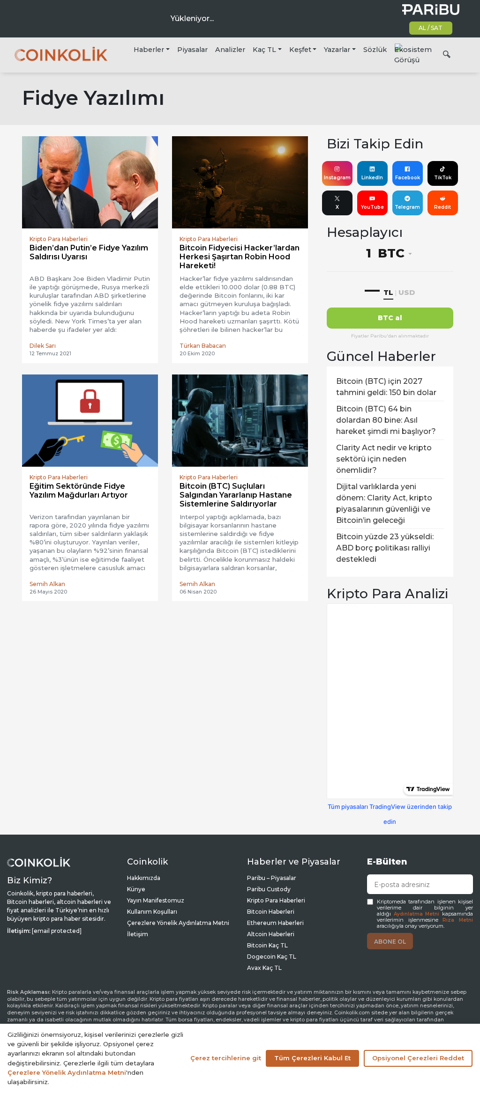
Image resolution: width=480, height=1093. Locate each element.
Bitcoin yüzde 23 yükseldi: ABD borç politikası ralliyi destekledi (385, 548)
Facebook (407, 178)
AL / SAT (430, 27)
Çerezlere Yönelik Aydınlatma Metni (178, 922)
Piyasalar (192, 49)
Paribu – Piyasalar (271, 877)
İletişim (137, 934)
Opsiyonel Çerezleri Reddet (418, 1058)
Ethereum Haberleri (275, 922)
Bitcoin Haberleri (270, 911)
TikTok (442, 178)
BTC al (390, 318)
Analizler (230, 49)
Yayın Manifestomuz (155, 900)
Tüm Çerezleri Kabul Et (312, 1058)
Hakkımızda (143, 877)
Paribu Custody (269, 889)
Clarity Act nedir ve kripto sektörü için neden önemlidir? (384, 459)
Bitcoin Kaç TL (267, 945)
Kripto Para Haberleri (276, 900)
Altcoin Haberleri (270, 934)
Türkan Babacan (203, 345)
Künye (136, 889)
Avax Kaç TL (264, 967)
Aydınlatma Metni (417, 914)
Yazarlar (337, 49)
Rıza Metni (457, 920)
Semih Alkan (47, 583)
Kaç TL (264, 49)
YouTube (372, 207)
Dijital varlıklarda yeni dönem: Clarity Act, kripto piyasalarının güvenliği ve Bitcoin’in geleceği (384, 503)
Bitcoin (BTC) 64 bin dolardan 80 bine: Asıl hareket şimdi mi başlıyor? (386, 420)
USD (406, 292)
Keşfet (300, 49)
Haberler (149, 49)
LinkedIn (372, 178)
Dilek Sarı (43, 345)
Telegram (407, 207)
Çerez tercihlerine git (225, 1058)
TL (388, 292)
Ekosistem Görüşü (413, 54)
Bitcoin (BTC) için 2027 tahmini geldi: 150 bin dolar (386, 387)
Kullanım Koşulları (152, 911)
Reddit (442, 207)
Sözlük (375, 49)
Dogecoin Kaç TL (271, 956)
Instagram (337, 178)
